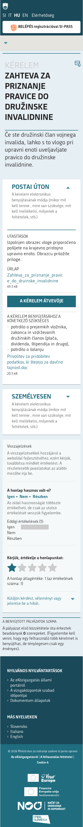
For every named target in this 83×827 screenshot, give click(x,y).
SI (4, 16)
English (16, 737)
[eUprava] (6, 5)
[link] (6, 42)
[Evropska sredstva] (41, 818)
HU (17, 16)
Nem (24, 497)
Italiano (16, 732)
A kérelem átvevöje (41, 301)
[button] (77, 64)
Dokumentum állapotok (30, 701)
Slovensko (18, 727)
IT (10, 16)
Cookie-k (43, 762)
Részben (40, 497)
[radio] (22, 568)
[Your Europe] (41, 776)
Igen (11, 497)
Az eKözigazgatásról (24, 757)
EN (25, 16)
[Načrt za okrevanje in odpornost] (41, 804)
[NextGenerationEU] (41, 790)
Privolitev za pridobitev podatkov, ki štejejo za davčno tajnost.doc (35, 362)
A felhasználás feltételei (56, 757)
